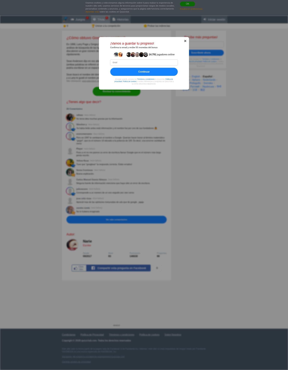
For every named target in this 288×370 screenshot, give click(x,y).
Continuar (144, 71)
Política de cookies (129, 81)
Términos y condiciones (145, 79)
